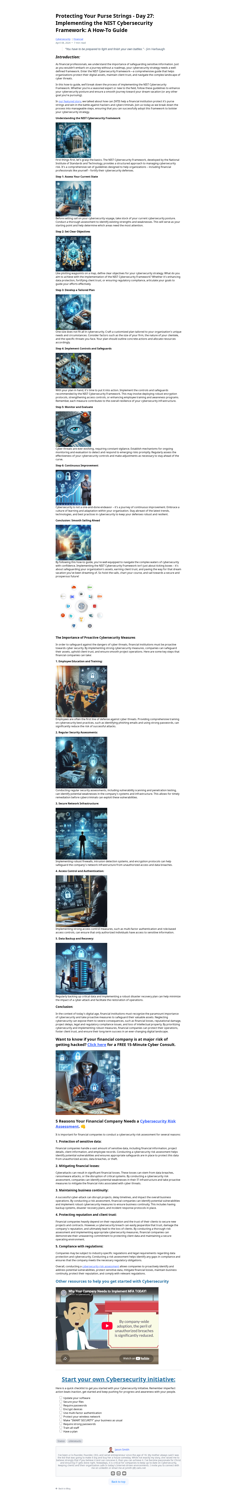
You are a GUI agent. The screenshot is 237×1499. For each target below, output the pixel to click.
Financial (78, 39)
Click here (96, 1044)
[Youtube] (124, 1473)
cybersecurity (75, 1440)
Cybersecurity (63, 39)
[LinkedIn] (119, 1473)
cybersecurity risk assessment (100, 1266)
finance (61, 1440)
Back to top (118, 1481)
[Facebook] (113, 1473)
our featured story (70, 101)
